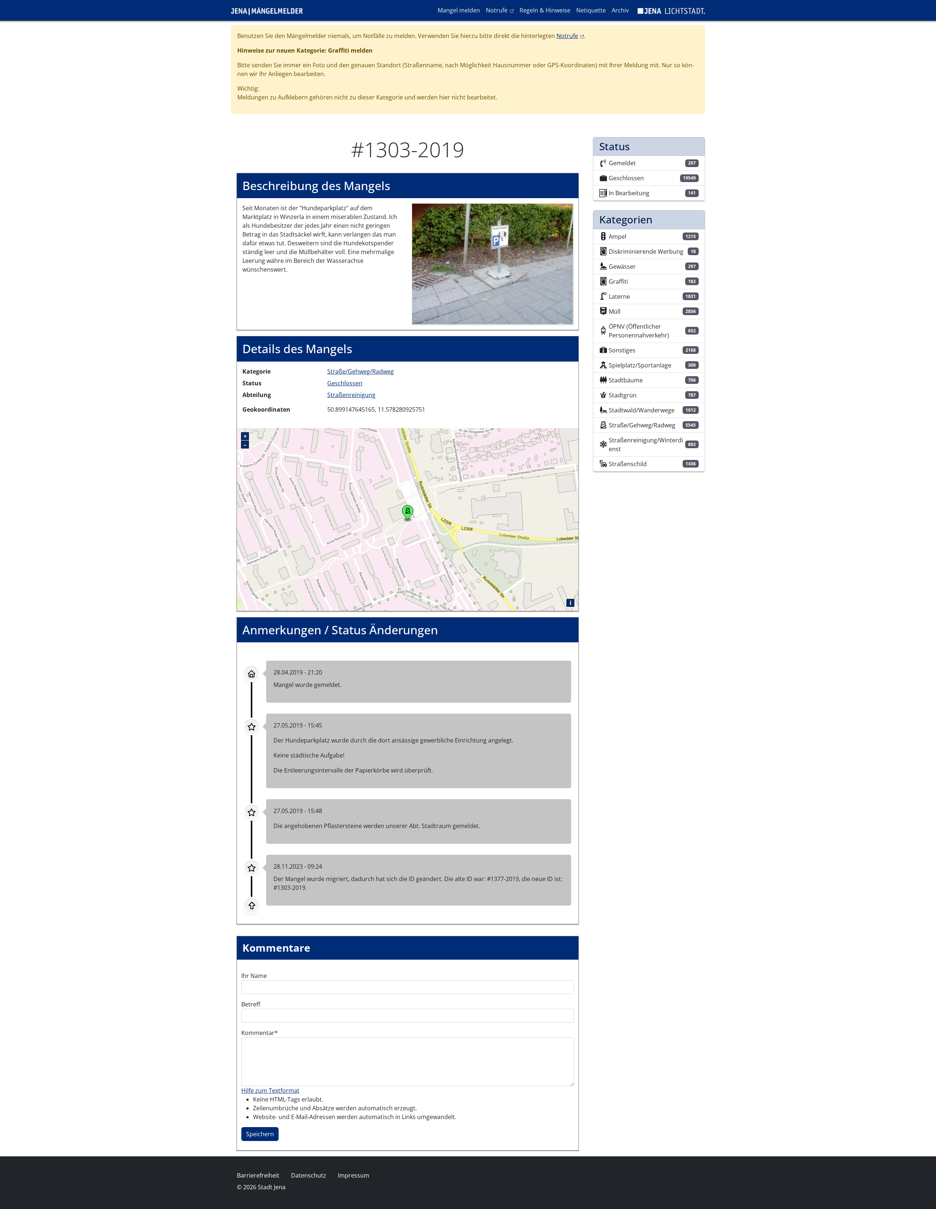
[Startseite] (270, 10)
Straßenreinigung (351, 395)
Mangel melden (459, 10)
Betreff (250, 1004)
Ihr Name (254, 976)
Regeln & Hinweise (545, 10)
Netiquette (591, 10)
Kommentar (258, 1033)
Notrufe (501, 10)
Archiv (620, 10)
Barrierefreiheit (258, 1175)
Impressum (353, 1175)
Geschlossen (344, 383)
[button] (492, 264)
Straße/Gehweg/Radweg (360, 371)
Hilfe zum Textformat (270, 1091)
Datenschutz (308, 1175)
